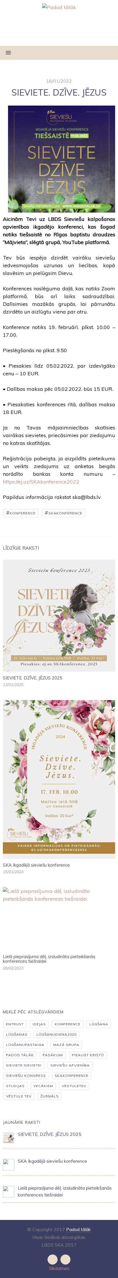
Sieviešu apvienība (70, 1065)
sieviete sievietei (24, 1065)
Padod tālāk (78, 1229)
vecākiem (43, 1086)
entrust (15, 1024)
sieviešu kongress (26, 1075)
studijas (15, 1086)
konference (21, 512)
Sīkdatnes (59, 1268)
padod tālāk (20, 1055)
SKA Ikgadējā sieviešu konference (36, 865)
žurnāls (49, 1096)
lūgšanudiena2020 (56, 1034)
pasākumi (53, 1055)
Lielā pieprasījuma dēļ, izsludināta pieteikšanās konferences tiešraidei (49, 959)
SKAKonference (63, 512)
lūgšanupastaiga (25, 1045)
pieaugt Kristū (88, 1055)
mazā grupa (66, 1045)
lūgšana (98, 1024)
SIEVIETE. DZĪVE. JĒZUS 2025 (32, 678)
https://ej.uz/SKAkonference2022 (41, 481)
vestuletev (74, 1086)
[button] (5, 53)
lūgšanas (16, 1034)
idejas (39, 1024)
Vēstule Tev (19, 1096)
